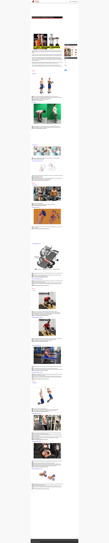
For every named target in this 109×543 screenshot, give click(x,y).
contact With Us (74, 1)
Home (70, 1)
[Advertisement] (54, 10)
